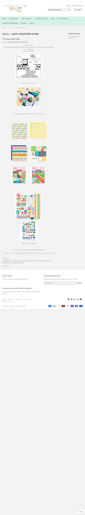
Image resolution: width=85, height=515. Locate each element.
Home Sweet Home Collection (36, 250)
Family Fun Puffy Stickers (28, 243)
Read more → (6, 266)
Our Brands (13, 18)
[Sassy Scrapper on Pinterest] (71, 299)
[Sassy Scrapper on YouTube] (81, 299)
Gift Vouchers (62, 18)
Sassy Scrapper (10, 306)
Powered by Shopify (21, 306)
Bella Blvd (8, 260)
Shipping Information (10, 23)
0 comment (5, 258)
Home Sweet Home (17, 260)
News (10, 27)
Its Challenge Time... (11, 39)
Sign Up (79, 283)
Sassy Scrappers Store (29, 260)
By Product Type (41, 18)
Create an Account (78, 5)
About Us (4, 299)
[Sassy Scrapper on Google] (75, 299)
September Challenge (18, 262)
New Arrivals (27, 18)
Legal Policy (19, 299)
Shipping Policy (6, 301)
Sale (53, 18)
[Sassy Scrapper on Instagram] (78, 299)
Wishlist (24, 23)
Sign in (68, 5)
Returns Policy (26, 299)
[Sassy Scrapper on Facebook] (69, 299)
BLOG (31, 23)
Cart (79, 9)
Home (4, 18)
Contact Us (11, 299)
